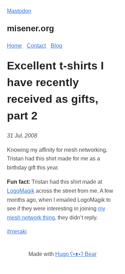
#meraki (17, 231)
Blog (56, 46)
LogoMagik (20, 191)
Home (14, 46)
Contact (36, 46)
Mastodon (19, 11)
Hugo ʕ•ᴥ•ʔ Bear (76, 254)
